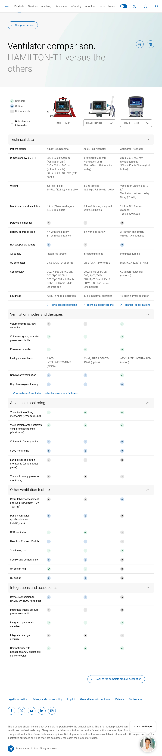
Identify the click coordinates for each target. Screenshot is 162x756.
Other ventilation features (31, 489)
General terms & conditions (95, 699)
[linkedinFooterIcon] (42, 711)
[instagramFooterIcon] (52, 711)
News (111, 6)
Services (32, 6)
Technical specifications (63, 304)
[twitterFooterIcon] (21, 711)
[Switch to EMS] (123, 6)
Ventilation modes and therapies (36, 314)
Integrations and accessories (33, 587)
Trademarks (135, 699)
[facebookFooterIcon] (11, 711)
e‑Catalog (76, 6)
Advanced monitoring (27, 403)
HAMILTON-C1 (94, 123)
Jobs (102, 6)
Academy (46, 6)
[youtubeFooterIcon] (31, 711)
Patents (119, 699)
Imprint (71, 699)
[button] (134, 6)
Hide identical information (22, 123)
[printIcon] (150, 44)
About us (90, 6)
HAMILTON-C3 (131, 123)
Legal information (18, 699)
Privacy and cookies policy (47, 699)
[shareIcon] (140, 44)
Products (19, 6)
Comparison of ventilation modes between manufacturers (45, 393)
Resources (61, 6)
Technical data (22, 139)
